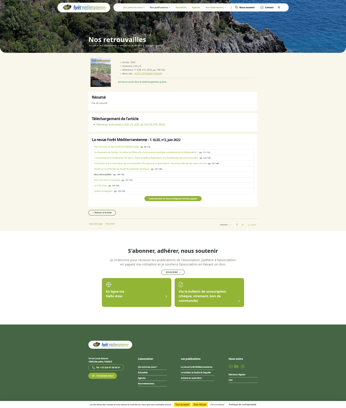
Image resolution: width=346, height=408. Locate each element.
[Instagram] (242, 366)
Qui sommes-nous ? (133, 7)
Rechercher (279, 7)
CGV (231, 380)
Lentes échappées (103, 191)
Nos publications (108, 45)
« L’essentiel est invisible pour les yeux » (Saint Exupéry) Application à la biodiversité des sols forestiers (146, 157)
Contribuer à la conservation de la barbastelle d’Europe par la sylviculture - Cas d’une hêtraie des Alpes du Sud (150, 163)
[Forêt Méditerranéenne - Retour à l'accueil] (83, 7)
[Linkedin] (236, 366)
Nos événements (146, 383)
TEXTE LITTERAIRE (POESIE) (148, 73)
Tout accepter (182, 404)
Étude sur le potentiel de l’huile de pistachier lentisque (121, 168)
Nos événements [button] (215, 7)
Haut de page (96, 223)
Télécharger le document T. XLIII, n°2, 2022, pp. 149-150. (130, 124)
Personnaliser (217, 404)
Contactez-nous (104, 375)
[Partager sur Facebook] (237, 224)
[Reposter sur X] (242, 224)
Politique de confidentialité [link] (242, 404)
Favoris (253, 225)
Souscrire (173, 272)
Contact (269, 7)
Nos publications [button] (159, 7)
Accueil (92, 45)
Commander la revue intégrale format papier (173, 198)
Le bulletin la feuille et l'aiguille (196, 372)
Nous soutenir (247, 7)
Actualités (181, 7)
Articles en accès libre (131, 45)
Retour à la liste (103, 212)
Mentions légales (237, 374)
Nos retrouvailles (103, 174)
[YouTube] (231, 366)
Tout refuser (200, 404)
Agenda (196, 7)
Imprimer (110, 223)
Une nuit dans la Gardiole (107, 179)
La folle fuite (100, 185)
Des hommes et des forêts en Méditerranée (116, 146)
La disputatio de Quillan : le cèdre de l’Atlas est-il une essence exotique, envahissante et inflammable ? (146, 152)
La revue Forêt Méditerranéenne (196, 366)
